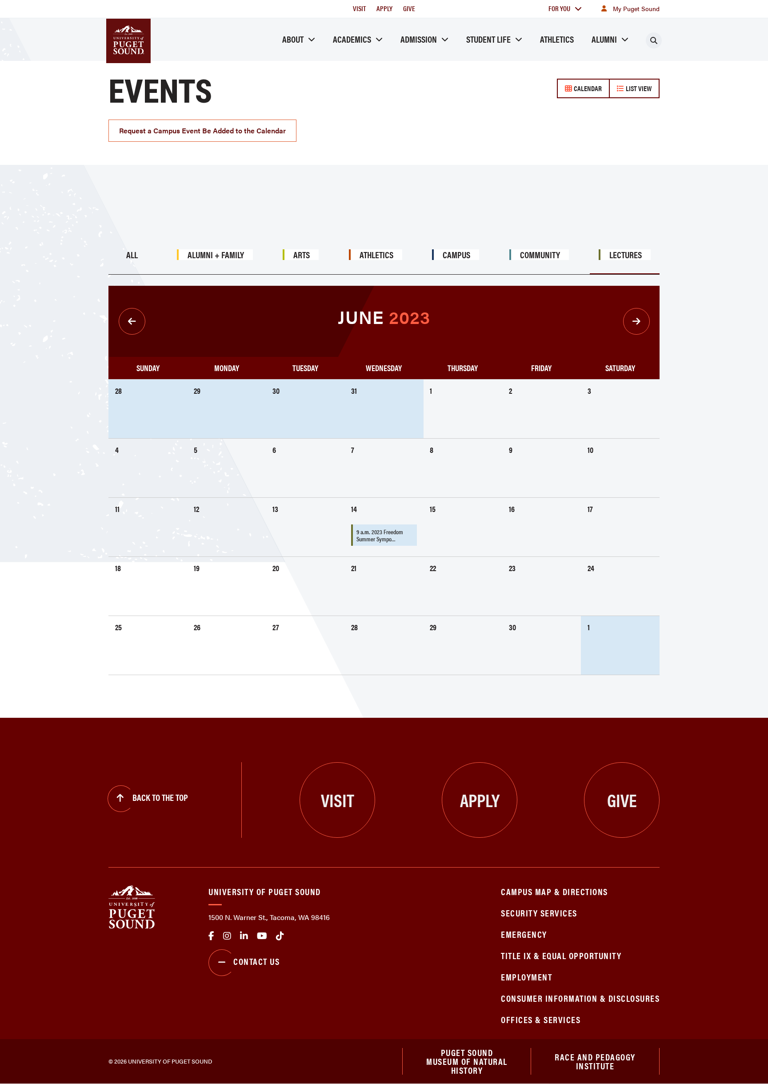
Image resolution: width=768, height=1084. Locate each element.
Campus (456, 254)
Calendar (587, 88)
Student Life (488, 38)
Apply (384, 8)
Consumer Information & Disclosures (580, 998)
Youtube (262, 936)
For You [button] (559, 8)
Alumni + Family (216, 254)
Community (540, 254)
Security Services (539, 912)
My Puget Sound (636, 8)
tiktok (280, 936)
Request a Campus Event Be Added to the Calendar (202, 130)
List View (638, 88)
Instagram (227, 936)
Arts (301, 254)
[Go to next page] (636, 321)
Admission (418, 38)
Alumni (604, 38)
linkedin (244, 936)
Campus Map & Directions (554, 891)
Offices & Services (540, 1019)
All (132, 254)
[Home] (131, 906)
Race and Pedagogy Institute (595, 1061)
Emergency (524, 934)
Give (409, 8)
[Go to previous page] (132, 321)
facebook (211, 936)
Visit (359, 8)
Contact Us (256, 961)
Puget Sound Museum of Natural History (467, 1061)
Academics (352, 38)
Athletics (557, 38)
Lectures (625, 254)
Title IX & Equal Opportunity (561, 955)
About (293, 38)
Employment (526, 976)
